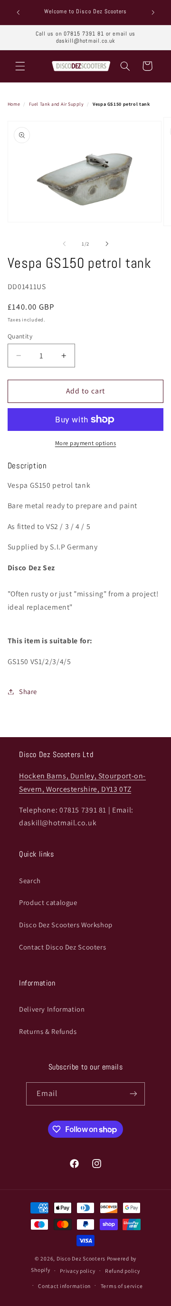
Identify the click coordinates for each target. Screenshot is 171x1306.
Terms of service (122, 1285)
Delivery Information (52, 1009)
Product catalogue (48, 902)
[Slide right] (106, 243)
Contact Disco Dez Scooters (62, 946)
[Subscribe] (133, 1093)
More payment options (85, 443)
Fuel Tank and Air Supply (56, 104)
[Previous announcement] (18, 12)
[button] (20, 66)
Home (14, 104)
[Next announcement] (152, 12)
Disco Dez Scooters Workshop (66, 924)
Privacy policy (77, 1270)
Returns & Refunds (48, 1031)
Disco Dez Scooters (81, 1258)
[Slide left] (64, 243)
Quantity (20, 336)
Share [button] (28, 691)
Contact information (64, 1285)
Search (30, 880)
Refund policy (122, 1270)
